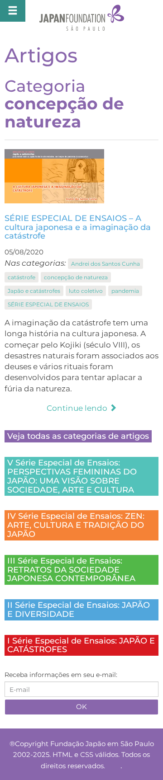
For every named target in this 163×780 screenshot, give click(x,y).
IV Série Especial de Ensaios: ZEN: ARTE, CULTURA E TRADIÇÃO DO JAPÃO (75, 525)
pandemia (125, 290)
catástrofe (21, 277)
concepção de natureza (76, 277)
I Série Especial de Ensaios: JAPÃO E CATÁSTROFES (81, 645)
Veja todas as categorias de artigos (78, 436)
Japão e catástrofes (34, 290)
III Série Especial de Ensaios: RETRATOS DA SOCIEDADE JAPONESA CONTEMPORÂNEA (71, 570)
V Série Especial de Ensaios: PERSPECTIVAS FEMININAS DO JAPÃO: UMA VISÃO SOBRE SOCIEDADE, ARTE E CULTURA (72, 476)
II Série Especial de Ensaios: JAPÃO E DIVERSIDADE (78, 609)
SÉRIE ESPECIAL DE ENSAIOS (48, 304)
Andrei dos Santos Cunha (105, 263)
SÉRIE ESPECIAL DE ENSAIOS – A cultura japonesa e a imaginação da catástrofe (78, 227)
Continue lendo (78, 408)
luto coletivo (86, 290)
